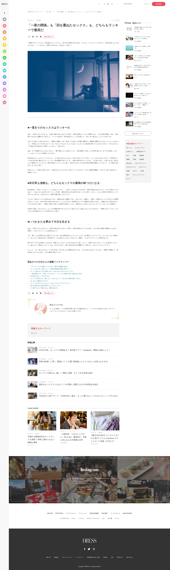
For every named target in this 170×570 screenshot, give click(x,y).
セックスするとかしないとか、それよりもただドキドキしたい (50, 283)
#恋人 (127, 174)
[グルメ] (4, 70)
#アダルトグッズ (131, 167)
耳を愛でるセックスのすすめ (39, 276)
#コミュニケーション (139, 174)
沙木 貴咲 (137, 31)
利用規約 (56, 557)
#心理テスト (129, 151)
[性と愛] (4, 96)
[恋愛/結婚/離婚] (4, 38)
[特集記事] (4, 13)
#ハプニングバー (140, 147)
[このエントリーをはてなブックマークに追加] (36, 36)
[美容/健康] (4, 45)
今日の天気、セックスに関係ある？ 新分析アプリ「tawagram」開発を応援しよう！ (74, 350)
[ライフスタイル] (4, 26)
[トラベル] (4, 77)
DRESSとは (120, 557)
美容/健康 (104, 513)
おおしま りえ (31, 445)
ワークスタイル (115, 513)
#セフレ (135, 171)
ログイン (147, 4)
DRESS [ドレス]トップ (35, 12)
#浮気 (142, 171)
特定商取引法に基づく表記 (93, 557)
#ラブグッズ (142, 167)
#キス (127, 155)
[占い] (4, 89)
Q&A (112, 557)
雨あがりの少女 (56, 305)
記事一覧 (48, 557)
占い (103, 518)
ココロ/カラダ (64, 518)
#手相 (134, 159)
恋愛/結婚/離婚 (94, 513)
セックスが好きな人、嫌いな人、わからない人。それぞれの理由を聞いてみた (55, 278)
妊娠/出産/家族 (127, 513)
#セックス (34, 333)
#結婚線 (141, 159)
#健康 (127, 159)
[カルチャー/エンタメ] (4, 83)
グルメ (73, 518)
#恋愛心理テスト (141, 151)
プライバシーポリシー (67, 557)
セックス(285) (115, 20)
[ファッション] (4, 32)
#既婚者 (141, 155)
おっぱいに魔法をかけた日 (38, 281)
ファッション (82, 513)
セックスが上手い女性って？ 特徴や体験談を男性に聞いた (49, 269)
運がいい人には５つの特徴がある (142, 75)
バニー (135, 77)
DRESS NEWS (42, 347)
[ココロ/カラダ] (4, 64)
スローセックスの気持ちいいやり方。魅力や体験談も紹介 (48, 266)
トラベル (81, 518)
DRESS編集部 (42, 359)
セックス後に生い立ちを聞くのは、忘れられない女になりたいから (51, 271)
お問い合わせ (129, 557)
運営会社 (105, 557)
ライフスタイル (71, 431)
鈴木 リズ (136, 117)
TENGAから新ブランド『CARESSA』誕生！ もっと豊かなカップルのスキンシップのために (78, 396)
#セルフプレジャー (140, 163)
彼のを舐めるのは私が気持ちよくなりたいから (45, 285)
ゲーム (117, 518)
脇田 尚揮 (136, 88)
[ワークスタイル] (4, 51)
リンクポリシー (79, 557)
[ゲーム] (4, 102)
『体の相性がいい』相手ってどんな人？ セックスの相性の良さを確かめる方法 (55, 273)
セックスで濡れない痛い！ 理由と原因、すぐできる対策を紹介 (66, 373)
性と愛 (49, 12)
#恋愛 (127, 171)
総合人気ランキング (138, 133)
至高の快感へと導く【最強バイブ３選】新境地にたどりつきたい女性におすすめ (73, 361)
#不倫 (134, 155)
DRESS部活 (128, 4)
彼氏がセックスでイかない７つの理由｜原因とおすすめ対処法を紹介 (68, 384)
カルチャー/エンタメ (93, 518)
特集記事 (50, 513)
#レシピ (128, 178)
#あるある (129, 163)
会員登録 (159, 4)
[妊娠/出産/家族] (4, 58)
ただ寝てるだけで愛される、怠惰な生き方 (43, 288)
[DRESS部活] (4, 19)
